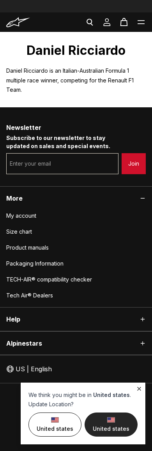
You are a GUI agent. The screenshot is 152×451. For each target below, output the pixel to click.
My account (21, 215)
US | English (34, 369)
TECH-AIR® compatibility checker (49, 279)
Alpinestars (24, 343)
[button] (141, 22)
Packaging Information (35, 263)
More (14, 198)
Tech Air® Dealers (29, 295)
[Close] (139, 389)
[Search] (89, 22)
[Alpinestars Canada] (27, 22)
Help (13, 319)
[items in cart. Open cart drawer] (124, 22)
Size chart (19, 231)
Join (133, 163)
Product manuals (27, 247)
